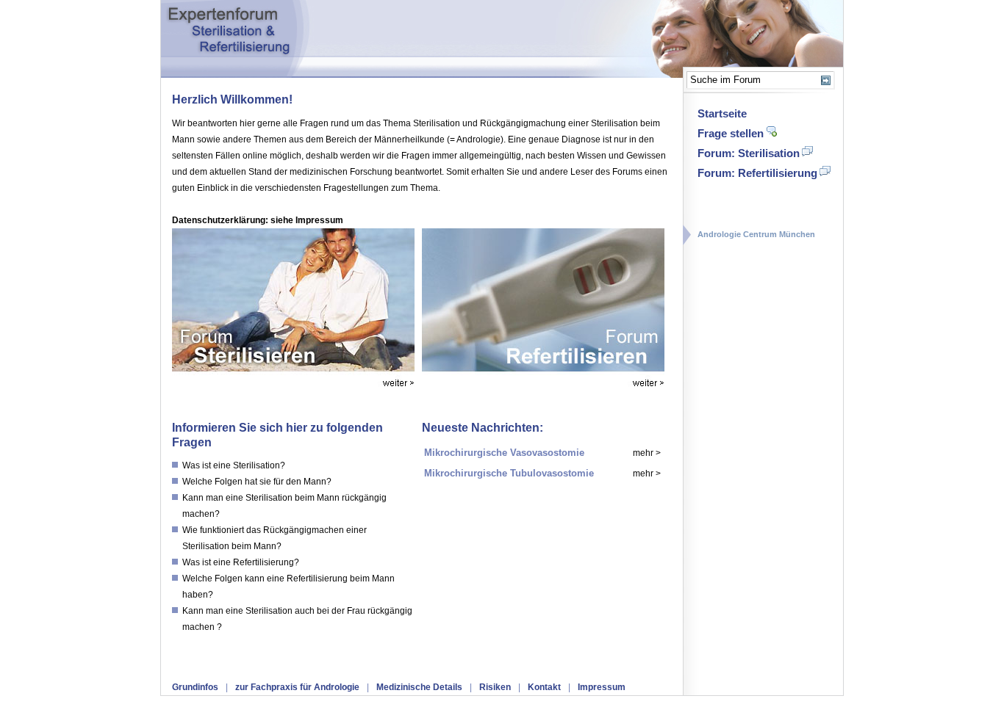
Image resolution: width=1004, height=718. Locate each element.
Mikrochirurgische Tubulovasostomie (509, 473)
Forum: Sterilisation (749, 153)
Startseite (722, 113)
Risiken (495, 687)
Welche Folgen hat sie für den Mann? (256, 481)
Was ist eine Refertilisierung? (240, 562)
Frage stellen (731, 133)
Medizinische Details (419, 687)
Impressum (601, 687)
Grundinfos (195, 687)
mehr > (647, 453)
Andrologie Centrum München (756, 234)
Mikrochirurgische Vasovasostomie (504, 452)
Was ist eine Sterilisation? (233, 465)
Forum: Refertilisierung (757, 173)
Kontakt (544, 687)
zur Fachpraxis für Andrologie (297, 687)
